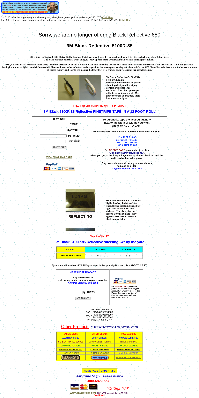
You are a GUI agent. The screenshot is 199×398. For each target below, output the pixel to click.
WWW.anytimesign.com (83, 393)
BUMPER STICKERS (100, 353)
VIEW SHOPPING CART (59, 157)
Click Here (107, 17)
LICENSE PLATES (71, 353)
